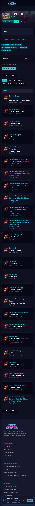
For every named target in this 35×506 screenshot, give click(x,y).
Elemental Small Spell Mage (18, 312)
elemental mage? (14, 121)
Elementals (12, 248)
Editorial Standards (10, 489)
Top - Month (7, 84)
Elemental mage (14, 96)
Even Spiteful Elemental (17, 386)
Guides (6, 470)
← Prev (5, 76)
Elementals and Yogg (16, 288)
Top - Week (18, 80)
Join (16, 21)
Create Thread (8, 21)
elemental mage (14, 109)
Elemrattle (12, 362)
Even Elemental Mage (16, 373)
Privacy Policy (8, 495)
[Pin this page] (3, 39)
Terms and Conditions (11, 492)
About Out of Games (10, 486)
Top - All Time (19, 84)
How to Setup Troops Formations (15, 475)
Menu (5, 31)
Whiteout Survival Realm (12, 467)
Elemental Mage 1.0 (15, 135)
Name (5, 90)
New (10, 80)
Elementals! (13, 274)
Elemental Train (14, 336)
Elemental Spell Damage (17, 324)
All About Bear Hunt (10, 472)
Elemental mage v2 (15, 235)
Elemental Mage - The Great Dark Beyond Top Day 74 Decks (18, 210)
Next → (13, 76)
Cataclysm (7, 455)
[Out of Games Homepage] (12, 426)
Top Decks (7, 450)
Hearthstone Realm (10, 447)
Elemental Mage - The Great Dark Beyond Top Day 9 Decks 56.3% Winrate (19, 222)
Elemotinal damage (15, 351)
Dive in (30, 500)
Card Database (9, 452)
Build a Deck (9, 68)
